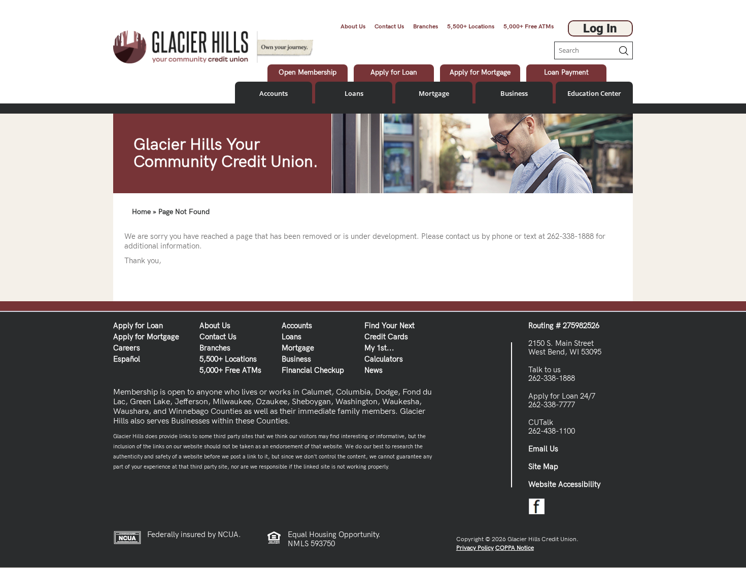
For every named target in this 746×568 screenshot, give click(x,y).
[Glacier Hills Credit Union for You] (213, 46)
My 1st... (379, 347)
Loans (354, 93)
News (373, 370)
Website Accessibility (564, 484)
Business (514, 93)
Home (141, 211)
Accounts (273, 93)
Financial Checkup (313, 370)
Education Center (594, 93)
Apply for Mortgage (146, 336)
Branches (425, 26)
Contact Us (389, 26)
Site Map (543, 466)
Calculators (383, 359)
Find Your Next (389, 325)
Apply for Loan (138, 325)
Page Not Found (184, 211)
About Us (353, 26)
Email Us (543, 448)
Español (126, 359)
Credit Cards (386, 336)
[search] (584, 50)
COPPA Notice (514, 548)
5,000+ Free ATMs (528, 26)
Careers (126, 347)
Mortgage (434, 93)
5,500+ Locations (470, 26)
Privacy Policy (475, 548)
